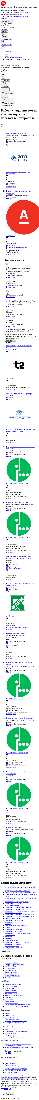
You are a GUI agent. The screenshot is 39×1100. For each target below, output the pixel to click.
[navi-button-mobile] (3, 47)
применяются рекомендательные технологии (18, 1077)
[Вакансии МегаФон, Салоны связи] (21, 470)
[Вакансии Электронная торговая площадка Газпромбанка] (21, 158)
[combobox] (10, 66)
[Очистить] (4, 70)
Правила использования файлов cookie (14, 16)
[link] (4, 36)
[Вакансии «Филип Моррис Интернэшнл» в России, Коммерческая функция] (21, 415)
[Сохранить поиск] (3, 75)
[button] (3, 41)
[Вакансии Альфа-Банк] (21, 217)
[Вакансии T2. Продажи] (21, 364)
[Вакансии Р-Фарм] (21, 603)
